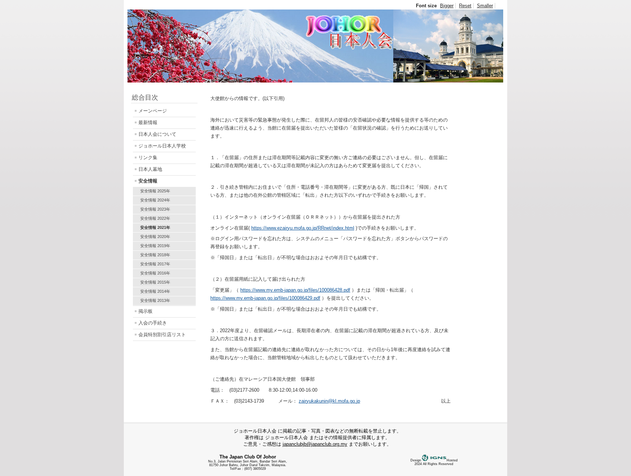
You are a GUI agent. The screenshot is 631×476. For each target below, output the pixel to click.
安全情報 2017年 (155, 264)
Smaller (485, 5)
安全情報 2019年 (155, 245)
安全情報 (147, 181)
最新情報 (147, 122)
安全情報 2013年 (155, 300)
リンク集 (147, 157)
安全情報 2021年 (155, 227)
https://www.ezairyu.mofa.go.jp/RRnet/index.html (302, 228)
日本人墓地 (150, 169)
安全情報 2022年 (155, 218)
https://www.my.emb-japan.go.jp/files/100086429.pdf (265, 298)
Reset (465, 5)
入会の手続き (152, 323)
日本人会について (157, 134)
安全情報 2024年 (155, 200)
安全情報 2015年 (155, 282)
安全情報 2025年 (155, 191)
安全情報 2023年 (155, 209)
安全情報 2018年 (155, 255)
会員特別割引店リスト (162, 334)
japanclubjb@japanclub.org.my (315, 444)
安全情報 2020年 (155, 236)
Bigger (447, 5)
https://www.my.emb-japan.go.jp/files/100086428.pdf (295, 290)
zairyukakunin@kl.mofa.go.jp (329, 401)
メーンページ (152, 111)
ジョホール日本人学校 (162, 146)
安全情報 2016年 (155, 273)
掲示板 (145, 311)
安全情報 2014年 (155, 291)
